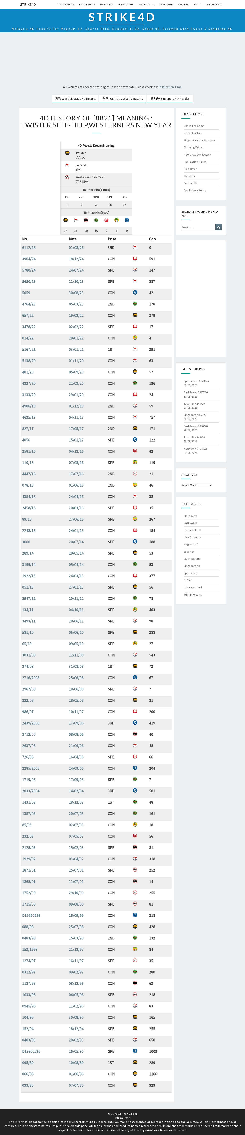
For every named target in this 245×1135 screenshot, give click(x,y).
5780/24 (29, 270)
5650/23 (29, 281)
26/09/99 (76, 915)
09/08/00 (76, 904)
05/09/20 (76, 371)
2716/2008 (30, 677)
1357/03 (29, 813)
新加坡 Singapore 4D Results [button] (169, 99)
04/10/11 (76, 609)
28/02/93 (76, 1039)
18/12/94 (76, 1028)
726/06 (28, 756)
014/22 (28, 338)
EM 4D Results (87, 4)
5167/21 (29, 349)
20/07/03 (76, 813)
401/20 (28, 371)
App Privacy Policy (195, 190)
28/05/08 (76, 700)
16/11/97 (76, 960)
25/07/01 (76, 870)
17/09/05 (76, 779)
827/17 (28, 428)
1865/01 (29, 881)
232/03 (28, 836)
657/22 (28, 315)
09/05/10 (76, 643)
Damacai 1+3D (126, 4)
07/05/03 (76, 836)
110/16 (28, 462)
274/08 (28, 666)
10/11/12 (76, 598)
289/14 (28, 553)
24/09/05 (76, 768)
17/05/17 (76, 428)
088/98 (28, 926)
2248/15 (29, 530)
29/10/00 (76, 892)
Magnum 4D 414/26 (195, 448)
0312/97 (29, 972)
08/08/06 (76, 734)
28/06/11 (76, 621)
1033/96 (29, 994)
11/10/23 (76, 281)
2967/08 (29, 688)
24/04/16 (76, 496)
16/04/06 (76, 756)
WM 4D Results (66, 4)
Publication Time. (170, 87)
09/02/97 (76, 972)
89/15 (27, 519)
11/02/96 (76, 1005)
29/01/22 (76, 338)
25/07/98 (76, 926)
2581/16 (29, 451)
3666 (26, 541)
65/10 (27, 643)
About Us (189, 176)
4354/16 (29, 496)
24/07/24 (76, 270)
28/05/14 (76, 553)
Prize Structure (193, 133)
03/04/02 (76, 858)
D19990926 (31, 915)
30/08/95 (76, 1017)
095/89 (28, 1062)
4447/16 (29, 473)
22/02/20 (76, 383)
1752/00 (29, 892)
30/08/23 (76, 292)
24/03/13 (76, 575)
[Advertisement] (122, 59)
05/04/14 (76, 564)
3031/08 (29, 655)
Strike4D (28, 4)
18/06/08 (76, 688)
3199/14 (29, 564)
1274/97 (29, 960)
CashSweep (166, 4)
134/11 (28, 609)
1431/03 (29, 802)
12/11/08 (76, 655)
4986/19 (29, 405)
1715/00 (29, 904)
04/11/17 (76, 417)
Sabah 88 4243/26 (194, 437)
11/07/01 (76, 881)
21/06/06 (76, 745)
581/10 (28, 632)
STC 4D (197, 4)
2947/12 (29, 598)
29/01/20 (76, 394)
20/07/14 (76, 541)
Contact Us (190, 183)
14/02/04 (76, 790)
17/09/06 (76, 722)
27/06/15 (76, 519)
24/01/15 (76, 530)
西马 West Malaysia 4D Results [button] (75, 99)
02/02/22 (76, 326)
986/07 (28, 711)
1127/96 (29, 983)
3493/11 (29, 621)
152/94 (28, 1028)
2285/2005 (30, 768)
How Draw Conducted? (197, 154)
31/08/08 (76, 666)
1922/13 (29, 575)
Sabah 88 (183, 4)
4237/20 (29, 383)
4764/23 (29, 304)
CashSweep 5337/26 (196, 392)
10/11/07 (76, 711)
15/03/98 (76, 938)
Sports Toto (146, 4)
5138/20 (29, 360)
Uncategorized (193, 587)
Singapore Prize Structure (199, 140)
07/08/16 (76, 462)
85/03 (27, 824)
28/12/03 (76, 802)
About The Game (194, 126)
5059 (26, 292)
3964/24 (29, 258)
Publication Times (195, 162)
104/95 (28, 1017)
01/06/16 (76, 485)
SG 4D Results (192, 558)
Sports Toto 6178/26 (196, 381)
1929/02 (29, 858)
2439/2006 (30, 722)
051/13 (28, 587)
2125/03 (29, 847)
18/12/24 (76, 258)
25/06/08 (76, 677)
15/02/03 (76, 847)
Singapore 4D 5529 (195, 415)
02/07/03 (76, 824)
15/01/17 (76, 439)
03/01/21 (76, 349)
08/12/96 (76, 983)
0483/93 (29, 1039)
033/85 (28, 1085)
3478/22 (29, 326)
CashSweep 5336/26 (196, 426)
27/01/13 (76, 587)
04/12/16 (76, 451)
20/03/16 (76, 507)
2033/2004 (30, 790)
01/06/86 (76, 1073)
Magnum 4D (106, 4)
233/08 (28, 700)
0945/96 (29, 1005)
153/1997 (29, 949)
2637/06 (29, 745)
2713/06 (29, 734)
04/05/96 (76, 994)
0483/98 (29, 938)
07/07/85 (76, 1085)
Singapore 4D (214, 4)
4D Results (190, 515)
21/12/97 (76, 949)
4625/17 (29, 417)
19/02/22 (76, 315)
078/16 (28, 485)
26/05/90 (76, 1051)
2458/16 (29, 507)
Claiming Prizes (193, 147)
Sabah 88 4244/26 (194, 403)
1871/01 (29, 870)
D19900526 (31, 1051)
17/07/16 (76, 473)
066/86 (28, 1073)
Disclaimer (190, 169)
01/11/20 (76, 360)
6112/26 (29, 247)
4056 (26, 439)
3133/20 (29, 394)
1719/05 (29, 779)
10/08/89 (76, 1062)
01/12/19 (76, 405)
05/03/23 (76, 304)
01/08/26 (76, 247)
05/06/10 (76, 632)
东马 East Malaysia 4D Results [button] (122, 99)
